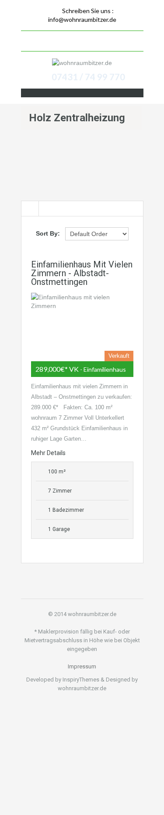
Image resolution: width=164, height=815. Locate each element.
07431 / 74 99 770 (88, 77)
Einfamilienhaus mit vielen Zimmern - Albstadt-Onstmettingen (82, 273)
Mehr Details (48, 452)
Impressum (82, 666)
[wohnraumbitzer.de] (82, 62)
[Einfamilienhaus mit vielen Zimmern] (82, 327)
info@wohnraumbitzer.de (82, 19)
